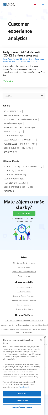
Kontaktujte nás (24, 213)
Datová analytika (13, 123)
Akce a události (12, 140)
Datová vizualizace (24, 305)
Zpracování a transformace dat (24, 271)
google (9, 170)
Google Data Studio (14, 187)
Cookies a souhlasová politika (24, 300)
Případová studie (13, 131)
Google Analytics (32, 166)
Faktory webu (27, 144)
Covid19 (26, 148)
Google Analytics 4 (14, 136)
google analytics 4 (14, 179)
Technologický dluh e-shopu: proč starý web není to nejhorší (24, 325)
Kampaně (29, 140)
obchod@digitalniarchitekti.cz (24, 218)
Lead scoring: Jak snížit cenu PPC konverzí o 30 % (24, 320)
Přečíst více (8, 81)
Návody (30, 127)
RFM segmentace (24, 292)
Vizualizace (10, 144)
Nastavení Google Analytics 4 (24, 296)
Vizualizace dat (24, 267)
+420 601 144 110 (24, 221)
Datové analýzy (24, 276)
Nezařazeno (10, 152)
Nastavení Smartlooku (24, 309)
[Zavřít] (41, 340)
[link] (35, 4)
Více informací (24, 387)
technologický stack (15, 183)
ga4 (20, 170)
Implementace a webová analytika (20, 119)
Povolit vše (22, 394)
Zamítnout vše (22, 400)
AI (30, 187)
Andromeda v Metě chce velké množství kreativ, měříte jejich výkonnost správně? (24, 330)
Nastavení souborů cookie (22, 407)
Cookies (9, 191)
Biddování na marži (24, 287)
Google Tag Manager (15, 175)
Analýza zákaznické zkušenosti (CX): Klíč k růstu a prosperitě (21, 53)
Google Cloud (11, 148)
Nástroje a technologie (16, 115)
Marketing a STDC (13, 127)
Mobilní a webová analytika (24, 263)
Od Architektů (21, 61)
